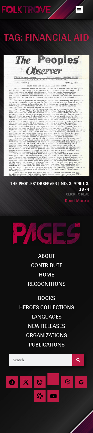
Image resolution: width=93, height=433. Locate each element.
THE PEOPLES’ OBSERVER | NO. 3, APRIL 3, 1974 (49, 186)
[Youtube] (53, 396)
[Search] (78, 360)
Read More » (77, 200)
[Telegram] (12, 382)
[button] (79, 9)
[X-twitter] (26, 382)
